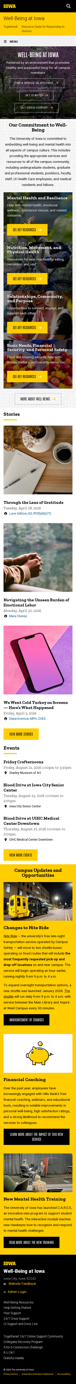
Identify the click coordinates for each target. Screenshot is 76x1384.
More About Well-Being (36, 398)
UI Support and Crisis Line (21, 1324)
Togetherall (10, 26)
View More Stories (21, 734)
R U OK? (9, 1352)
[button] (68, 6)
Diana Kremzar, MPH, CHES (27, 718)
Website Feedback (22, 1284)
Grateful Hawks (14, 1358)
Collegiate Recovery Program (23, 1342)
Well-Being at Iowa (24, 18)
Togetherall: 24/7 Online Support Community (33, 1336)
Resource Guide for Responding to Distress (43, 29)
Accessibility (63, 1374)
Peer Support (12, 1313)
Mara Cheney (18, 616)
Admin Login (17, 1292)
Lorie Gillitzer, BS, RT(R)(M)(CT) (30, 513)
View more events (20, 854)
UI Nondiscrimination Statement (38, 1374)
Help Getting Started (17, 1307)
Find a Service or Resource (34, 83)
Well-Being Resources (18, 1302)
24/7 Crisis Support (34, 107)
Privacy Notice (11, 1374)
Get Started (34, 95)
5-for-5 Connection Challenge (23, 1347)
